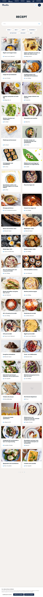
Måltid (16, 29)
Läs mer (31, 591)
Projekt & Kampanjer (29, 1)
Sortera (33, 37)
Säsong (8, 29)
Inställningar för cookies (7, 594)
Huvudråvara (32, 29)
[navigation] (5, 5)
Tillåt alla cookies (29, 594)
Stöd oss (33, 1)
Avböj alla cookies (18, 594)
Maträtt (23, 29)
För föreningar (10, 1)
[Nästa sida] (24, 472)
